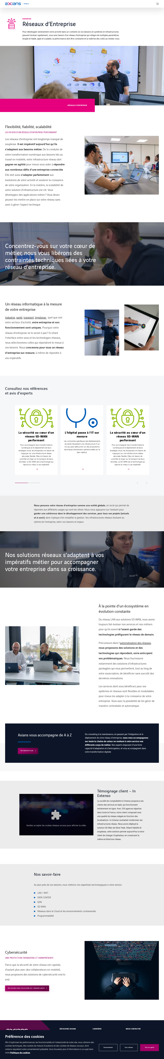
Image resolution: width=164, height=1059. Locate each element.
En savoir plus (27, 751)
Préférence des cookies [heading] (24, 1037)
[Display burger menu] (157, 4)
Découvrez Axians (68, 1029)
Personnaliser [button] (108, 1047)
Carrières (97, 1029)
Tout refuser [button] (129, 1047)
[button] (137, 482)
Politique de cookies (20, 1052)
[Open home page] (13, 4)
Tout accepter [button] (149, 1047)
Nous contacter (133, 1029)
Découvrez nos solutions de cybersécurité (26, 988)
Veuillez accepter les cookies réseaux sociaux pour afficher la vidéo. (56, 825)
